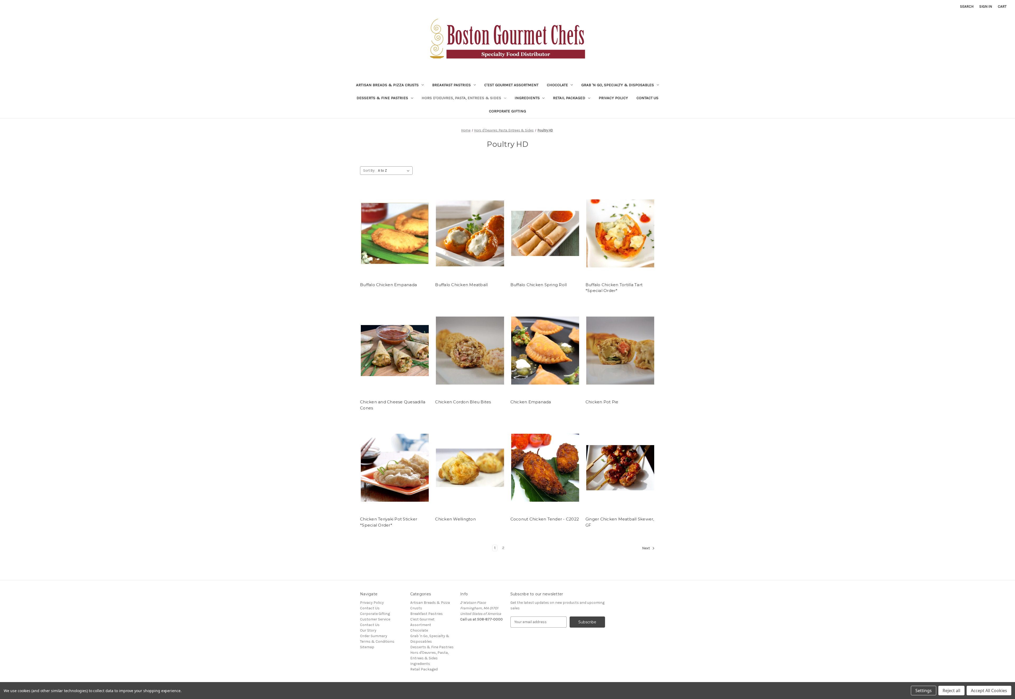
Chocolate (557, 85)
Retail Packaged (569, 97)
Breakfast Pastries (451, 85)
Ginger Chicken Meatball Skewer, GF (619, 522)
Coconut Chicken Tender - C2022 (544, 519)
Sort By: (369, 170)
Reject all (951, 690)
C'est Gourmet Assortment (511, 85)
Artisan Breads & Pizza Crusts (387, 85)
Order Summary (373, 636)
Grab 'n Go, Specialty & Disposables (617, 85)
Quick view (393, 228)
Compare (393, 238)
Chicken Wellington (455, 519)
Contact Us (647, 97)
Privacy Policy (613, 97)
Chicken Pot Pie (602, 401)
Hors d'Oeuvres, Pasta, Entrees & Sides (461, 97)
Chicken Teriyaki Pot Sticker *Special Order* (388, 522)
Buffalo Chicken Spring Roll (538, 284)
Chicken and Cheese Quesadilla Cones (392, 404)
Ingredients (527, 97)
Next (646, 548)
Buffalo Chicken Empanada (388, 284)
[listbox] (394, 171)
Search (967, 6)
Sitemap (367, 647)
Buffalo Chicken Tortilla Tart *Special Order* (614, 287)
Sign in (985, 6)
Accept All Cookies (989, 690)
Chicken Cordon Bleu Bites (463, 401)
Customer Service (375, 619)
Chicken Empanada (530, 401)
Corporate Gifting (507, 111)
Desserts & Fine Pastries (382, 97)
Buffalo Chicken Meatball (461, 284)
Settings (923, 690)
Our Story (368, 630)
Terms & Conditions (377, 641)
